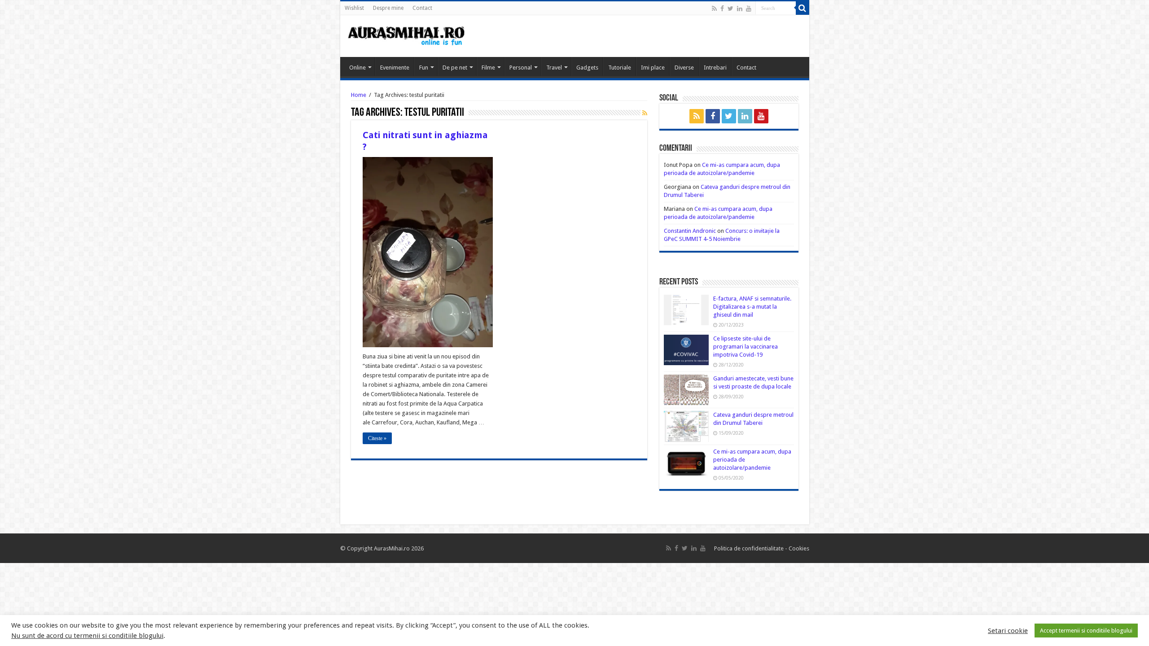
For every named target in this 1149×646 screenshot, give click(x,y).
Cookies (798, 548)
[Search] (802, 8)
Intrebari (715, 67)
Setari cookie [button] (1008, 631)
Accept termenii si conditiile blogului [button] (1086, 630)
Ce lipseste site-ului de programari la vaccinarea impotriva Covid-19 (745, 346)
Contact (422, 8)
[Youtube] (748, 8)
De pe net (455, 67)
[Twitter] (730, 8)
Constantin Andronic (690, 230)
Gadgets (587, 67)
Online (357, 67)
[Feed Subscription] (644, 113)
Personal (520, 67)
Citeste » (377, 438)
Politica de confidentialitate (749, 548)
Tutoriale (619, 67)
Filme (488, 67)
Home (358, 95)
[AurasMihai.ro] (406, 35)
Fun (423, 67)
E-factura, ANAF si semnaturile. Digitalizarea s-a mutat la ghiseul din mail (752, 306)
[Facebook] (722, 8)
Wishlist (354, 8)
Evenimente (394, 67)
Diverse (684, 67)
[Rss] (714, 8)
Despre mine (388, 8)
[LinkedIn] (739, 8)
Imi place (653, 67)
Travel (554, 67)
